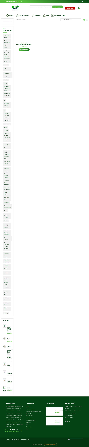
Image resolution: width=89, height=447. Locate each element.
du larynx (6, 130)
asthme (5, 83)
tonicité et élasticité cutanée (6, 292)
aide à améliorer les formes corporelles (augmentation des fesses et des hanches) (7, 56)
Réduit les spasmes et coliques (6, 255)
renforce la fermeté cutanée (6, 225)
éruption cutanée (6, 308)
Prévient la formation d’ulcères (6, 215)
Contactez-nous (29, 415)
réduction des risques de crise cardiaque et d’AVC (6, 246)
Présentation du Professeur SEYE (33, 411)
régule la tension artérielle (6, 266)
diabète (5, 127)
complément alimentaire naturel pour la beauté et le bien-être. (7, 117)
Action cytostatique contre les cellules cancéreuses (7, 44)
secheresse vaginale (6, 272)
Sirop (47, 15)
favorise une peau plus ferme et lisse (7, 163)
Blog (64, 15)
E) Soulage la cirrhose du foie (7, 145)
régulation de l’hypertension (7, 261)
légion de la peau (6, 193)
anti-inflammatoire (7, 69)
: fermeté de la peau (6, 36)
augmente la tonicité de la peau (7, 95)
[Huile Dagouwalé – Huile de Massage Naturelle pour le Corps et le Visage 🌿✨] (24, 33)
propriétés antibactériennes (7, 206)
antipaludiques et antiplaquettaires (7, 75)
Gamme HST (8, 339)
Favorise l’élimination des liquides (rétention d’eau (6, 154)
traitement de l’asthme (7, 298)
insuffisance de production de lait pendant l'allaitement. (7, 173)
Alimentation (57, 15)
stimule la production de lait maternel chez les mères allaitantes (6, 282)
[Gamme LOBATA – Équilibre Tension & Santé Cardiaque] (49, 411)
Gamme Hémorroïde (9, 373)
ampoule (6, 65)
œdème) (6, 313)
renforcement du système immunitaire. (7, 232)
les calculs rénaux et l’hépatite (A (6, 182)
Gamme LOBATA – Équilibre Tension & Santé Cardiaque (9, 329)
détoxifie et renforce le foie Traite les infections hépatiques (7, 137)
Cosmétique (37, 15)
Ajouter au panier (24, 49)
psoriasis (6, 220)
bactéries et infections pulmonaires (6, 105)
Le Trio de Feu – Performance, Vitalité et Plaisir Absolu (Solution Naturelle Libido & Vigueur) (9, 352)
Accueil (11, 15)
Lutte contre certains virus (7, 188)
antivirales (6, 80)
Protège (5, 210)
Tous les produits (30, 418)
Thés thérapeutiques (24, 15)
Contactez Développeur (50, 444)
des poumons (7, 124)
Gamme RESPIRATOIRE (10, 388)
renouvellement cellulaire (7, 238)
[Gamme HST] (49, 421)
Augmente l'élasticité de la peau (7, 88)
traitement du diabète (6, 303)
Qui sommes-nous (30, 409)
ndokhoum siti (6, 198)
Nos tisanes (28, 413)
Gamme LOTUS (8, 365)
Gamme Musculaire (9, 380)
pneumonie (6, 202)
